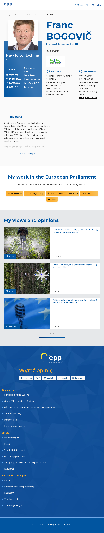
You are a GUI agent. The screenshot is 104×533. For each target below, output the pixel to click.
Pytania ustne (16, 193)
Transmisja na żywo (13, 505)
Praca (7, 443)
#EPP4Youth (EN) (12, 413)
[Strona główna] (8, 5)
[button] (27, 153)
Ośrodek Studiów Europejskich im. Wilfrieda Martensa (29, 407)
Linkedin (64, 378)
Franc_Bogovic (30, 75)
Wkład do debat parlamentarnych (64, 193)
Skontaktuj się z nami (14, 450)
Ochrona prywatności (14, 456)
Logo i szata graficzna (14, 426)
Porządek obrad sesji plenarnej (19, 486)
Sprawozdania (91, 193)
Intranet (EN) (10, 419)
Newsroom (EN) (11, 437)
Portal (7, 480)
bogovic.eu (28, 87)
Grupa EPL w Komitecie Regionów (20, 401)
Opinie (53, 199)
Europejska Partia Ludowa (16, 394)
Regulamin (9, 468)
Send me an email (29, 69)
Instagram (79, 378)
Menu (80, 5)
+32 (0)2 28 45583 (54, 94)
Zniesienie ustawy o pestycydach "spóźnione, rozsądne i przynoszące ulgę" (74, 230)
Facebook (28, 378)
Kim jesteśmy (21, 15)
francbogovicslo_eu (32, 79)
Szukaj (98, 5)
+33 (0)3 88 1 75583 (88, 97)
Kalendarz (9, 492)
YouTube (50, 378)
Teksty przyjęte (11, 499)
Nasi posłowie (34, 15)
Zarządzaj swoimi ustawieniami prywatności (25, 462)
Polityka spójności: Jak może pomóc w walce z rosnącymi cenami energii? (74, 301)
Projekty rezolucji (36, 193)
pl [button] (87, 5)
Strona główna (9, 15)
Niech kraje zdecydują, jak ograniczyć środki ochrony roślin (73, 266)
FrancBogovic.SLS (31, 83)
